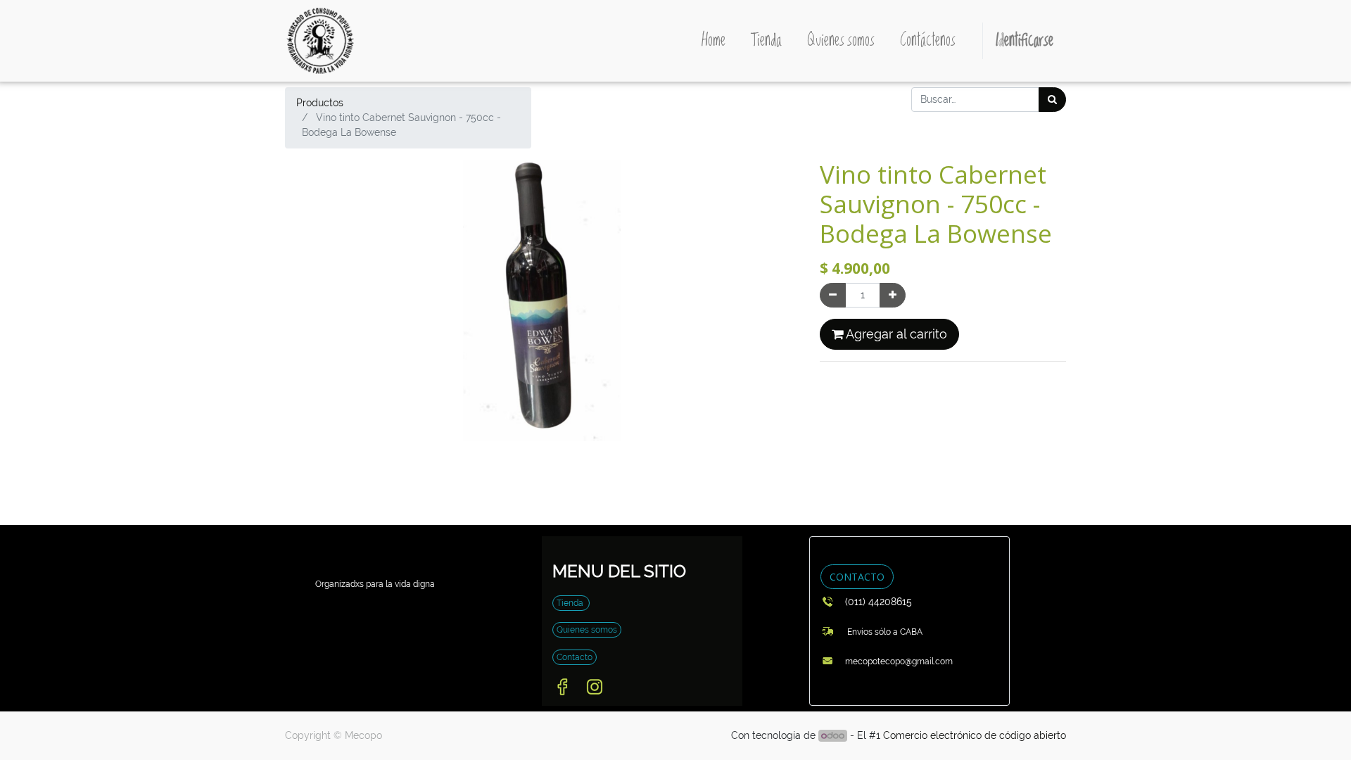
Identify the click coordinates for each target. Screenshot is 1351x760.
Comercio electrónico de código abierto (974, 735)
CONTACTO (857, 576)
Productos (319, 102)
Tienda (571, 603)
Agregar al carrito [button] (895, 334)
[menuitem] (713, 41)
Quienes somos (587, 630)
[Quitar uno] (833, 295)
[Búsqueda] (1052, 99)
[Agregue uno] (893, 295)
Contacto (574, 657)
